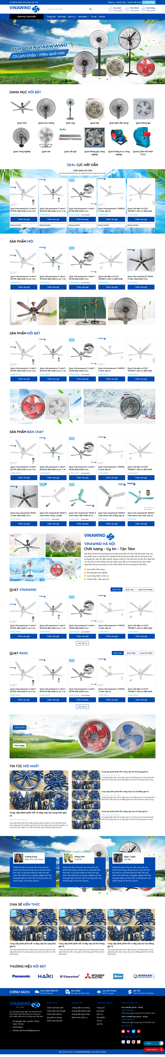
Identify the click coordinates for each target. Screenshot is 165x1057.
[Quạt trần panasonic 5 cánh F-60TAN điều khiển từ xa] (82, 192)
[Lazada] (128, 1031)
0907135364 (149, 2)
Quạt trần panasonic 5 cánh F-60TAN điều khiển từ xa (82, 209)
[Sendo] (139, 1031)
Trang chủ (51, 17)
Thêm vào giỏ (24, 219)
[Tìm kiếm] (90, 9)
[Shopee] (123, 1031)
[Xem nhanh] (35, 188)
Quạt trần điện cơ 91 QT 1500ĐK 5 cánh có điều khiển (140, 209)
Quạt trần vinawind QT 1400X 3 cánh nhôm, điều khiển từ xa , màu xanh (82, 514)
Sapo (104, 1052)
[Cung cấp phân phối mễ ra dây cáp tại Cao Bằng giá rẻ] (86, 799)
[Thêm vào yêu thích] (35, 180)
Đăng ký (111, 2)
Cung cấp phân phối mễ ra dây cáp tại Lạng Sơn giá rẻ (33, 945)
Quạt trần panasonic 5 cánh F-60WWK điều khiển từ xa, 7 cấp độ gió (53, 209)
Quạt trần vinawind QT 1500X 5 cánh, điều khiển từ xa (140, 277)
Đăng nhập (121, 2)
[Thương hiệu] (21, 976)
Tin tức (94, 17)
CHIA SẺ (25, 904)
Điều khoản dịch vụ (79, 1017)
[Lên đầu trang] (161, 1030)
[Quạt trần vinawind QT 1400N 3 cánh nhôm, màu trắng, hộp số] (112, 497)
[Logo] (25, 9)
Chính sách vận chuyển (56, 1011)
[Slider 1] (82, 52)
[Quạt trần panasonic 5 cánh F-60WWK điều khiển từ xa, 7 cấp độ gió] (53, 192)
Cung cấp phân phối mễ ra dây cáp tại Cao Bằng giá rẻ (124, 791)
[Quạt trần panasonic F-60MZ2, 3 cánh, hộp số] (112, 192)
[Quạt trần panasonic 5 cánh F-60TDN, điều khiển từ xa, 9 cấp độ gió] (24, 192)
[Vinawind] (27, 545)
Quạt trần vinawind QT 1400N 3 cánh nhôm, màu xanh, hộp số (141, 514)
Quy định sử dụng (54, 1017)
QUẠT (23, 589)
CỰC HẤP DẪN (82, 165)
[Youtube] (133, 1042)
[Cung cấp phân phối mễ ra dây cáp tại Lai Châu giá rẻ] (86, 819)
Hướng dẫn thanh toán (81, 1011)
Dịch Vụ (71, 17)
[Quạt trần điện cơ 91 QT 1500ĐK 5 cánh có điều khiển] (141, 192)
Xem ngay (19, 745)
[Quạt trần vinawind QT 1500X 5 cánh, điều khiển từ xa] (141, 260)
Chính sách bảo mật (55, 1008)
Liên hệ (102, 17)
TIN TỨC (24, 766)
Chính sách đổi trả (54, 1014)
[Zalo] (123, 1042)
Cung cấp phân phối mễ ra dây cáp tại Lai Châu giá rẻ (124, 811)
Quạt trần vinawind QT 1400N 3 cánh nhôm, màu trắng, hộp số (111, 514)
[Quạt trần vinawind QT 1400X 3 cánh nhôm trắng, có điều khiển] (53, 497)
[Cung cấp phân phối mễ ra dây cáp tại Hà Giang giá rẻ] (86, 780)
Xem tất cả (82, 643)
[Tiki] (133, 1031)
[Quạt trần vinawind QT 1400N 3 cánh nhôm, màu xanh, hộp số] (141, 497)
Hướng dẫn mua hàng (81, 1008)
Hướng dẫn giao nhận (81, 1014)
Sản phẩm (82, 17)
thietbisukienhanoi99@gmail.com (26, 1030)
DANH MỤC (25, 92)
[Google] (139, 1042)
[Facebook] (128, 1042)
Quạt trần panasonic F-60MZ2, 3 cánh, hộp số (111, 209)
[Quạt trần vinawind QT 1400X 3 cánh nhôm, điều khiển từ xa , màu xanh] (82, 497)
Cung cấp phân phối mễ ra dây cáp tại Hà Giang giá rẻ (124, 772)
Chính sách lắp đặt (54, 1021)
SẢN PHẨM (21, 241)
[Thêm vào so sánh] (35, 184)
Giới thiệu (62, 17)
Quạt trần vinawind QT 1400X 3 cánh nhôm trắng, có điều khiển (53, 514)
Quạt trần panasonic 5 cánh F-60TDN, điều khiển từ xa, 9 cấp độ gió (23, 209)
